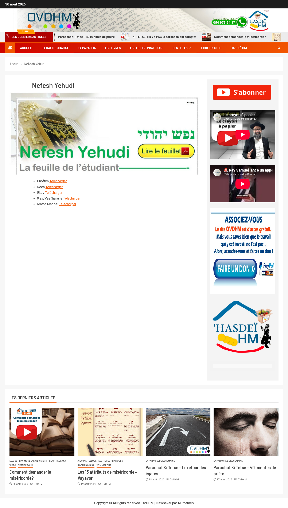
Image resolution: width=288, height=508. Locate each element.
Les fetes (180, 48)
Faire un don (211, 48)
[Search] (279, 48)
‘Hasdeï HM (238, 48)
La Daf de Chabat (55, 48)
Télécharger (58, 181)
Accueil (26, 48)
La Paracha (87, 48)
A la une (82, 461)
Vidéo (12, 465)
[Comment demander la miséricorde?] (41, 432)
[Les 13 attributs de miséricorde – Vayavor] (110, 432)
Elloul (13, 461)
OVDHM (38, 484)
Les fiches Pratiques (146, 48)
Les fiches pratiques (110, 461)
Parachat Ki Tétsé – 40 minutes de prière (73, 37)
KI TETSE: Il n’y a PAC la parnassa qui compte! (151, 37)
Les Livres (113, 48)
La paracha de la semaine (160, 461)
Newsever (163, 503)
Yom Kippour (25, 465)
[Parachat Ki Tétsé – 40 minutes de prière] (246, 432)
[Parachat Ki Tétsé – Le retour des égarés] (178, 432)
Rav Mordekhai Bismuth (33, 461)
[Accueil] (10, 48)
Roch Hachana (57, 461)
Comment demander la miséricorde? (227, 37)
